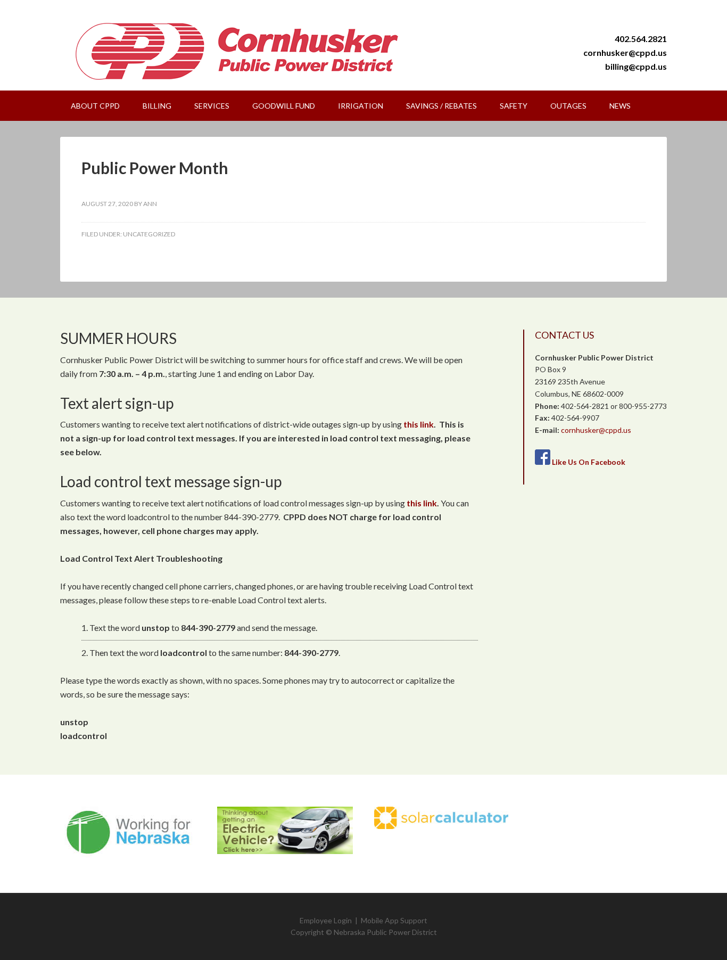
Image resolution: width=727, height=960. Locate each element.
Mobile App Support (394, 920)
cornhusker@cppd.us (625, 52)
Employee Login (326, 920)
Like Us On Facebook (588, 461)
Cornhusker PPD (246, 51)
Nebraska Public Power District (385, 932)
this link (418, 424)
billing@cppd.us (636, 66)
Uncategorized (149, 234)
